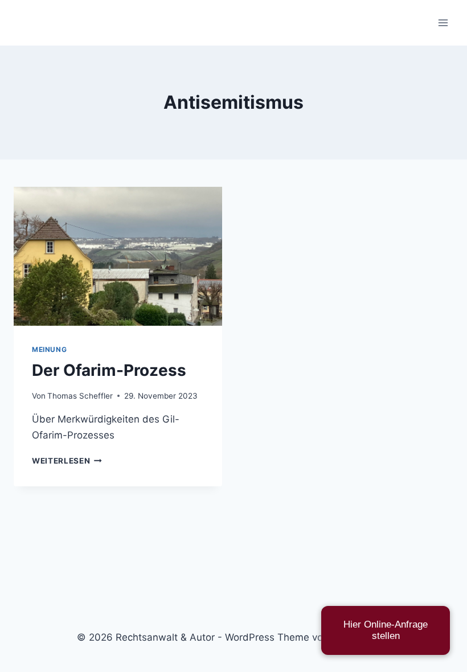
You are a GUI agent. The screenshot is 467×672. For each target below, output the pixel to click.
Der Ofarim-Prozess (109, 370)
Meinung (49, 349)
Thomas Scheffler (80, 395)
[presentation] (118, 256)
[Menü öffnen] (442, 22)
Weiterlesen (67, 460)
